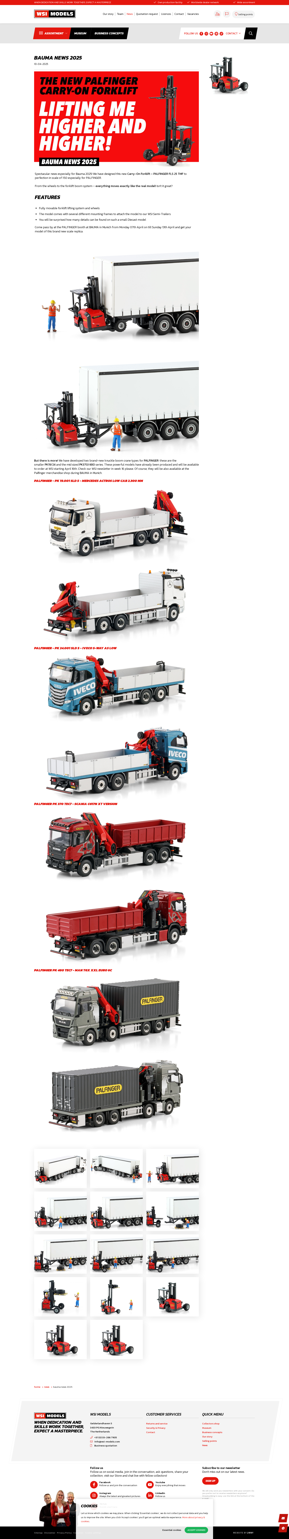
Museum (206, 1428)
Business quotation (105, 1445)
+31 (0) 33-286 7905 (105, 1437)
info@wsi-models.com (107, 1441)
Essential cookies (171, 1530)
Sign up (210, 1481)
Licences (166, 14)
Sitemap (38, 1532)
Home (37, 1387)
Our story (108, 14)
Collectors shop (210, 1423)
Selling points (209, 1441)
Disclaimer (49, 1532)
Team (120, 14)
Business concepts (212, 1432)
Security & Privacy (155, 1428)
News (130, 14)
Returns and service (156, 1423)
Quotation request (147, 14)
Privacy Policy (64, 1532)
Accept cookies (196, 1530)
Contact (179, 14)
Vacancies (193, 14)
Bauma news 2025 (62, 1387)
